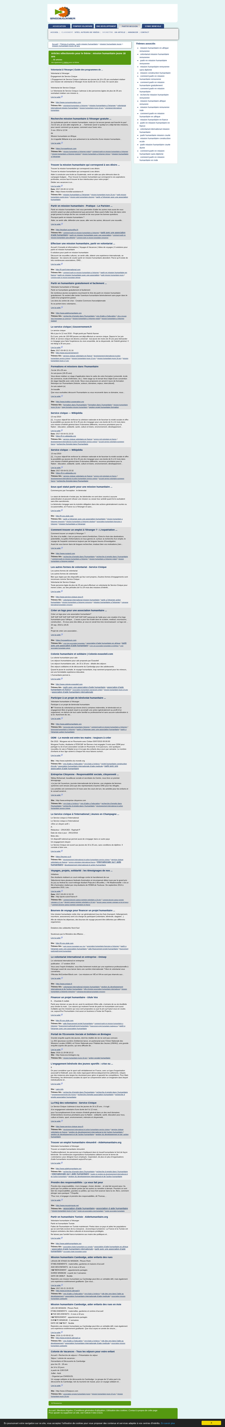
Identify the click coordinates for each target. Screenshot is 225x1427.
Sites (77, 32)
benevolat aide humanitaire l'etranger (76, 727)
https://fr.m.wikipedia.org (66, 436)
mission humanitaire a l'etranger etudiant (66, 154)
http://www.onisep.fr (64, 984)
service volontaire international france (82, 862)
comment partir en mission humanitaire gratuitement (152, 84)
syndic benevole (153, 26)
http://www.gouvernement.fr (67, 353)
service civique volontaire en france (77, 356)
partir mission (130, 26)
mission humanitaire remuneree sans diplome (154, 68)
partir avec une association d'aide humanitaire (84, 687)
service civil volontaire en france (105, 439)
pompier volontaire (82, 26)
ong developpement (106, 26)
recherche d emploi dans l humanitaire (112, 557)
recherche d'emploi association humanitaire (95, 1094)
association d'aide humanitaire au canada (78, 1247)
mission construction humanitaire (155, 73)
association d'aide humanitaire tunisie (75, 1251)
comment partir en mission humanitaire (152, 90)
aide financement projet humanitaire (103, 949)
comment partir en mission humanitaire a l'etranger (110, 151)
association (59, 26)
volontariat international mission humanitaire (81, 600)
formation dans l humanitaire (100, 405)
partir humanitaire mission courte (155, 135)
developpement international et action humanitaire (85, 865)
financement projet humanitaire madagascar (104, 1026)
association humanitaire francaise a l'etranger (103, 946)
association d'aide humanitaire (79, 1208)
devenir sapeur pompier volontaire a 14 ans (79, 902)
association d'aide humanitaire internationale (72, 692)
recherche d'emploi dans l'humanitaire (79, 316)
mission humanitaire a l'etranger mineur (96, 154)
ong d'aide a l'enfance (92, 764)
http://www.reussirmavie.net (67, 1205)
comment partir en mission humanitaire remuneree (92, 237)
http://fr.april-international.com (68, 269)
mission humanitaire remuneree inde (154, 108)
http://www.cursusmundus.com (68, 102)
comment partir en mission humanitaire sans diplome (152, 152)
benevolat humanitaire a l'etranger (63, 729)
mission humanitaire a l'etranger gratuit (77, 151)
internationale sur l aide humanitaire (70, 1174)
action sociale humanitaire (99, 1058)
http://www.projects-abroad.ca (68, 1338)
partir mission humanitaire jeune (112, 275)
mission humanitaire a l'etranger (102, 105)
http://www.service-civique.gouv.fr (69, 597)
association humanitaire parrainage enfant (87, 690)
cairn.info (59, 1089)
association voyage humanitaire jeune (76, 1394)
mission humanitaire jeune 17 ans (64, 1211)
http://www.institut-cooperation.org (70, 402)
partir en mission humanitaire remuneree (153, 62)
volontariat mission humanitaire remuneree (154, 55)
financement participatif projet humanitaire (74, 1026)
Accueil (54, 32)
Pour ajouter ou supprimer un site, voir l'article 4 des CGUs (76, 1413)
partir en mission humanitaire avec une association (90, 235)
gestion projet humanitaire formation (104, 407)
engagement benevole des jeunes (64, 1095)
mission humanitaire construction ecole (155, 140)
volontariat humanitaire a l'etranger (75, 106)
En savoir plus (168, 1423)
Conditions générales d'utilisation (89, 1410)
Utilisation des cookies (116, 1410)
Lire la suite (56, 97)
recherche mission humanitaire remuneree (154, 96)
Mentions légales (65, 1410)
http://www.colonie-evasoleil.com (69, 684)
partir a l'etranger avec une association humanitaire (84, 519)
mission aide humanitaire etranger (82, 197)
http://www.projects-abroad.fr (68, 1291)
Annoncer (133, 32)
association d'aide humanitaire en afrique (103, 643)
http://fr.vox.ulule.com (64, 516)
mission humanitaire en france (154, 120)
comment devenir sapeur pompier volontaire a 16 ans (82, 900)
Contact (145, 32)
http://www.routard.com (65, 553)
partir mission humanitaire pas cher (74, 946)
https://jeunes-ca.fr (63, 857)
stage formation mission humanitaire (74, 407)
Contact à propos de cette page (143, 1410)
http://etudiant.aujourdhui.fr (67, 230)
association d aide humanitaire (112, 1208)
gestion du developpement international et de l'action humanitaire (96, 1132)
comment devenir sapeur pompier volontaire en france (71, 905)
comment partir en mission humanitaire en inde (152, 158)
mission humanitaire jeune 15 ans (84, 358)
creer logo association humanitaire (74, 643)
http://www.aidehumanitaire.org (69, 313)
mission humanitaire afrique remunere (153, 102)
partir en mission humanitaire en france (155, 124)
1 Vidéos (65, 62)
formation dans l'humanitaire (75, 405)
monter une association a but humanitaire (90, 1211)
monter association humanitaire (115, 1211)
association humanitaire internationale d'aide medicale (80, 766)
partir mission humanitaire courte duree (155, 146)
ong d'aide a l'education (106, 316)
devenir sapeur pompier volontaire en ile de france (112, 902)
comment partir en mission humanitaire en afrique (152, 115)
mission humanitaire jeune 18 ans (92, 108)
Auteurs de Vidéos (90, 32)
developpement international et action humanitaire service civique (74, 442)
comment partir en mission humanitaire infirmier (65, 277)
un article (120, 32)
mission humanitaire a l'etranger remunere (77, 602)
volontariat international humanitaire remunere (91, 991)
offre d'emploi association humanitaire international (102, 989)
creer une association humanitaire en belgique (104, 646)
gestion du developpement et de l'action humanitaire (72, 1134)
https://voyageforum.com (66, 148)
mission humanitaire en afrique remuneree (154, 49)
